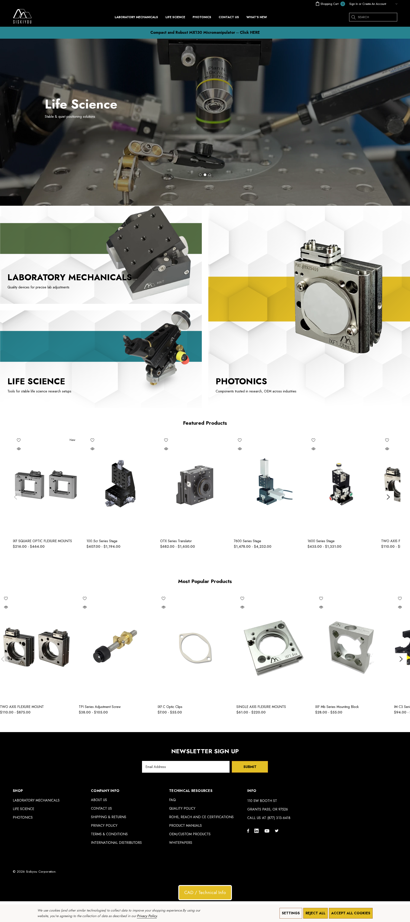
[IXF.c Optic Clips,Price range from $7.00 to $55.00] (194, 646)
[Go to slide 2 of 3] (205, 174)
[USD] (392, 4)
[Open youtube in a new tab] (268, 831)
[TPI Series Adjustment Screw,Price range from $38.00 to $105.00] (115, 646)
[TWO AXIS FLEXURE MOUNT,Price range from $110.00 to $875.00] (36, 646)
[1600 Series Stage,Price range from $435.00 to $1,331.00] (341, 484)
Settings (291, 913)
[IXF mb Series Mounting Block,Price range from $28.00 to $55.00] (351, 646)
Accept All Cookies (350, 913)
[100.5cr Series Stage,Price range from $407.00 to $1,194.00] (120, 484)
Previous (15, 497)
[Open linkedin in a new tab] (257, 831)
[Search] (353, 17)
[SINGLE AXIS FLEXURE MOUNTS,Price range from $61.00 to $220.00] (272, 646)
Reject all (315, 913)
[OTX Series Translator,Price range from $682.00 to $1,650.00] (193, 484)
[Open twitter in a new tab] (277, 831)
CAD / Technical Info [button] (205, 892)
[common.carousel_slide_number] (205, 122)
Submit (249, 766)
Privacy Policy (147, 915)
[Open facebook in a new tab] (248, 831)
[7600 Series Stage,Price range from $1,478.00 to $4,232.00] (267, 484)
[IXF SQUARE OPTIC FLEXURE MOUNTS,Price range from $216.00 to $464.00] (46, 484)
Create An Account (374, 4)
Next (388, 497)
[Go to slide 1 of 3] (200, 174)
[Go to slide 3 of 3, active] (209, 174)
